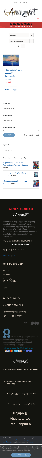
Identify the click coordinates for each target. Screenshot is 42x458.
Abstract (31, 442)
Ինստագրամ (20, 418)
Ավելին (15, 90)
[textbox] (21, 108)
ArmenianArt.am (16, 438)
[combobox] (21, 108)
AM (4, 255)
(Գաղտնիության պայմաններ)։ (37, 448)
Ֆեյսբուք (20, 413)
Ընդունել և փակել (21, 455)
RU (13, 255)
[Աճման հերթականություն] (32, 35)
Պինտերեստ (21, 424)
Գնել (7, 90)
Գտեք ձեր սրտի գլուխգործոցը (20, 369)
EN (9, 255)
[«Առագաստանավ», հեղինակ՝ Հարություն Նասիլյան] (11, 61)
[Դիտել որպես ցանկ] (23, 46)
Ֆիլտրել (8, 135)
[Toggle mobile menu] (38, 19)
